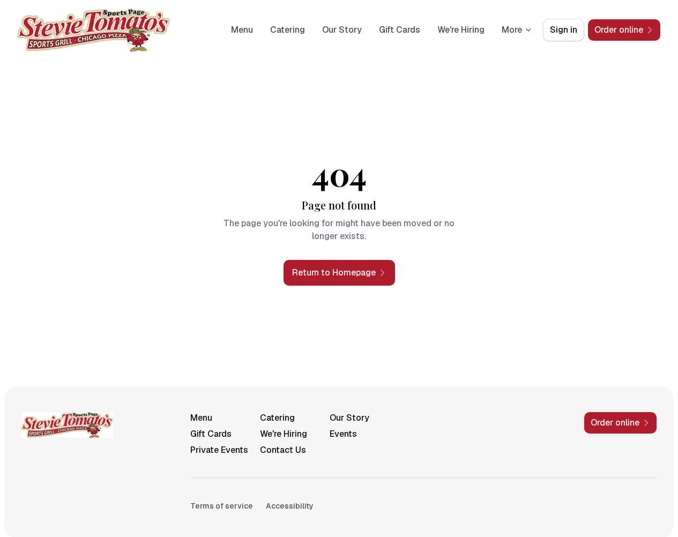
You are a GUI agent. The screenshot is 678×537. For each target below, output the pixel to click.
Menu (242, 29)
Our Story (342, 29)
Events (343, 433)
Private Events (219, 450)
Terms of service (221, 506)
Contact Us (283, 450)
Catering (287, 29)
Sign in (563, 29)
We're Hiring (461, 29)
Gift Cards (399, 29)
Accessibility (290, 506)
